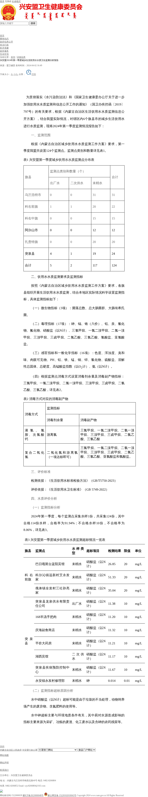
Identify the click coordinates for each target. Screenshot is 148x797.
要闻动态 (4, 38)
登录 (2, 1)
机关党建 (4, 48)
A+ (12, 74)
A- (17, 74)
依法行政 (4, 45)
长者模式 (16, 1)
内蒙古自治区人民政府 (11, 750)
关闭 (2, 746)
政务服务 (4, 51)
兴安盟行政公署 (29, 750)
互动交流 (4, 54)
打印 (34, 74)
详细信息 (21, 57)
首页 (2, 35)
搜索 (33, 23)
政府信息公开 (6, 42)
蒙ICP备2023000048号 (33, 795)
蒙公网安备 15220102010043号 (62, 795)
